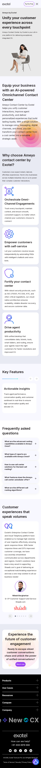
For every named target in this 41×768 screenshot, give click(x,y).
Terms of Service (8, 762)
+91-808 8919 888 (20, 745)
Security (18, 762)
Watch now (20, 664)
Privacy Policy (26, 762)
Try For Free (29, 4)
